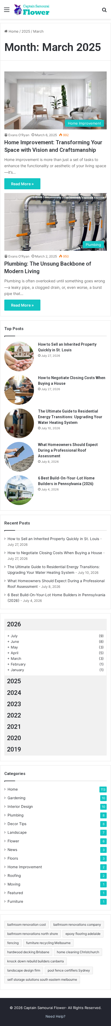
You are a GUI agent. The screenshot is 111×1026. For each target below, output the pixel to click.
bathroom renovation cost (26, 924)
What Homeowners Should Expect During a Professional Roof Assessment (68, 450)
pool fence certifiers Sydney (69, 970)
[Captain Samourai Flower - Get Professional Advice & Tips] (35, 9)
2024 (14, 692)
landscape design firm (23, 970)
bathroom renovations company (77, 924)
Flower (13, 841)
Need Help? (55, 1016)
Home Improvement (25, 867)
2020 (14, 738)
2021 (14, 726)
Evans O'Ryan (18, 135)
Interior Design (20, 806)
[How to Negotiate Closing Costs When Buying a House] (19, 390)
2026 (14, 624)
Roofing (14, 875)
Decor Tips (17, 824)
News (12, 849)
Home (13, 31)
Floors (13, 858)
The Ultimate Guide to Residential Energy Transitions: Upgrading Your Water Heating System (70, 417)
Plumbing (15, 815)
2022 (14, 715)
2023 (14, 704)
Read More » (22, 183)
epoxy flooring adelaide (82, 934)
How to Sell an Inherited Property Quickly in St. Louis (53, 539)
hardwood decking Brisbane (28, 952)
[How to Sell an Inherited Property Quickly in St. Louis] (19, 356)
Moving (14, 884)
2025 (26, 31)
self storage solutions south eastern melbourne (42, 979)
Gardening (16, 798)
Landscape (17, 832)
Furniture (15, 901)
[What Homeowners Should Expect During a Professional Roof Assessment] (19, 457)
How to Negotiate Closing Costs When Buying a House (55, 553)
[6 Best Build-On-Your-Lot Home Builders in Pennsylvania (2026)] (19, 490)
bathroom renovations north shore (32, 934)
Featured (15, 893)
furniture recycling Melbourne (48, 943)
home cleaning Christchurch (78, 952)
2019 (14, 749)
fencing (13, 943)
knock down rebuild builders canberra (35, 961)
